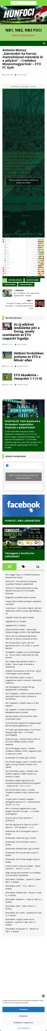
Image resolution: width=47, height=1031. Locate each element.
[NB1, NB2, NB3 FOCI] (23, 23)
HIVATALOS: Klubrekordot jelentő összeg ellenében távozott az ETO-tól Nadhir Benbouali (21, 432)
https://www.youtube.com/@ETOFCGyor (22, 234)
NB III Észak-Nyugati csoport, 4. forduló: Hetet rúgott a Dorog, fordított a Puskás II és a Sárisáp (23, 771)
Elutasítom (23, 1016)
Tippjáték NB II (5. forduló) (15, 628)
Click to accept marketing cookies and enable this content (23, 181)
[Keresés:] (24, 3)
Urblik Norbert (26, 285)
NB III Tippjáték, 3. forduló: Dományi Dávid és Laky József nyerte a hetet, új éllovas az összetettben (23, 703)
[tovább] (8, 457)
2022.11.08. (8, 366)
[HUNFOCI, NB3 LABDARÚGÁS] (23, 512)
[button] (43, 996)
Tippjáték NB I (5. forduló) (15, 632)
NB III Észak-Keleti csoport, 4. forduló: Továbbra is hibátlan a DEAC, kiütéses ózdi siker (22, 799)
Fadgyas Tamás (32, 280)
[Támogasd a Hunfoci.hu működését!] (23, 545)
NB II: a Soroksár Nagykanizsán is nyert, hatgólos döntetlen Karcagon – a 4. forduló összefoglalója (22, 818)
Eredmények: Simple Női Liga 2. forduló (20, 845)
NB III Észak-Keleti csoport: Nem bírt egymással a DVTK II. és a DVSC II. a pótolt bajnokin (22, 652)
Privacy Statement (23, 1028)
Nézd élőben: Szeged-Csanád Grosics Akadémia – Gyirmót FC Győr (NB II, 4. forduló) (20, 929)
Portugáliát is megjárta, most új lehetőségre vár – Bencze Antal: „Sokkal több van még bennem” (22, 661)
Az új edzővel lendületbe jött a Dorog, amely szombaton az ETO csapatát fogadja (21, 331)
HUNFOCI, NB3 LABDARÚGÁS (22, 527)
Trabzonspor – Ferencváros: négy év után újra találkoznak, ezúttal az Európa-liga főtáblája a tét (23, 617)
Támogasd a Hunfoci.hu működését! (19, 562)
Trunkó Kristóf (22, 366)
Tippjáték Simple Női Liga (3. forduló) (19, 624)
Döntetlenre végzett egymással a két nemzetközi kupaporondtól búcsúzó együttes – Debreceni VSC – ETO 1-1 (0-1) (23, 790)
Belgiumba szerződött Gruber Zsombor (20, 604)
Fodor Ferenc (10, 285)
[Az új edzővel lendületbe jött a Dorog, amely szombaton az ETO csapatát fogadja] (7, 326)
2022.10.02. (8, 384)
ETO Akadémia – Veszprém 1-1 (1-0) (28, 377)
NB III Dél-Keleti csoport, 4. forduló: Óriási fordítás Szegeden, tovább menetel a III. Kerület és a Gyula (21, 780)
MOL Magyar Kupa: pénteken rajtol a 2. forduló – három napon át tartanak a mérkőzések (20, 671)
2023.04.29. (8, 75)
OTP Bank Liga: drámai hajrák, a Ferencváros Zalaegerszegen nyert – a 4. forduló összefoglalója (23, 739)
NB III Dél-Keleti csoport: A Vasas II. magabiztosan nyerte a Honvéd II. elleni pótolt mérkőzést (23, 687)
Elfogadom (23, 1009)
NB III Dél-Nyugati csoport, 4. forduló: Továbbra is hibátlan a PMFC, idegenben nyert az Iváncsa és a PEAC (23, 758)
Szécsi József (22, 75)
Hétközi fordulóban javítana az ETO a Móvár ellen (29, 356)
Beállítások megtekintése (23, 1023)
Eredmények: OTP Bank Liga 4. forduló (20, 764)
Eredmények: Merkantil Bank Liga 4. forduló (22, 855)
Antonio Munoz (15, 280)
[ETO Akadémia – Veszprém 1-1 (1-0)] (7, 377)
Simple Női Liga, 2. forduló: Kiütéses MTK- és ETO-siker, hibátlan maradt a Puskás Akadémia (22, 748)
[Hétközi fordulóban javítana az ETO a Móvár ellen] (7, 355)
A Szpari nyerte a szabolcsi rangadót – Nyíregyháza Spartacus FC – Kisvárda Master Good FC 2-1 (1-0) (22, 808)
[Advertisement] (23, 971)
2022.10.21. (8, 344)
